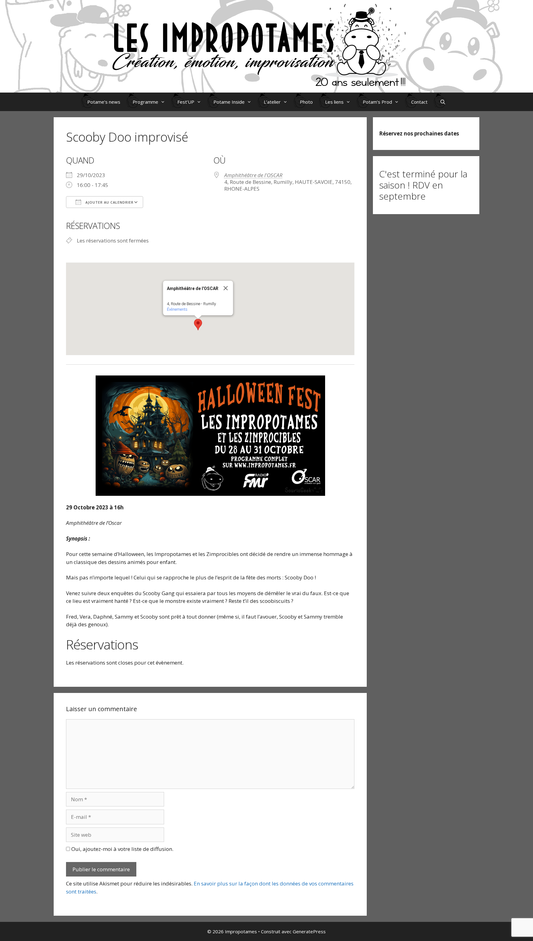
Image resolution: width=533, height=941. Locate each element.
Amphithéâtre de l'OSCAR (253, 175)
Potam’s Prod (377, 102)
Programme (145, 102)
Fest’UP (185, 102)
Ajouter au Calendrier (109, 202)
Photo (306, 102)
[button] (198, 324)
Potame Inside (229, 102)
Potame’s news (103, 102)
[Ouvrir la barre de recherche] (443, 102)
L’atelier (272, 102)
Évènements (177, 309)
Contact (419, 102)
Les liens (334, 102)
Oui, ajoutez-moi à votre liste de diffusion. (121, 848)
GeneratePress (309, 931)
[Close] (225, 288)
